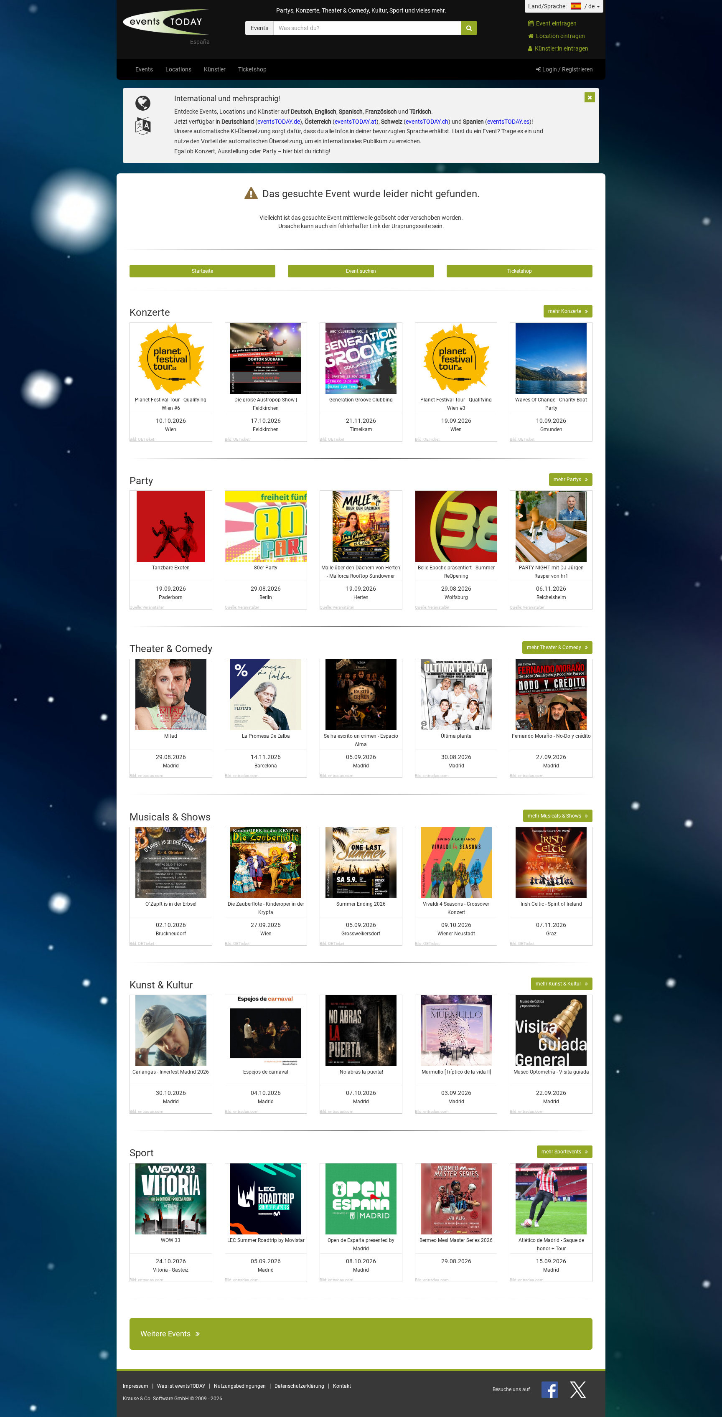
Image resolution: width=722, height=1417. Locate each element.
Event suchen (361, 271)
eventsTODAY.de (278, 121)
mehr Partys (569, 479)
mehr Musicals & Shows (556, 816)
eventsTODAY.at (355, 121)
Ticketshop (252, 69)
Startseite (202, 271)
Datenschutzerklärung (299, 1386)
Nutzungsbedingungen (240, 1386)
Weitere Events (168, 1333)
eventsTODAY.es (508, 121)
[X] (578, 1389)
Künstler (215, 69)
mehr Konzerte (566, 311)
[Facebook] (550, 1389)
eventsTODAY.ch (427, 121)
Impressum (135, 1386)
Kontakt (342, 1386)
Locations (178, 69)
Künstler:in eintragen (560, 48)
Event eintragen (555, 23)
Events (144, 69)
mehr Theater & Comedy (556, 647)
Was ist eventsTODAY (181, 1386)
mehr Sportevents (563, 1152)
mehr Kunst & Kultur (560, 984)
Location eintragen (559, 36)
